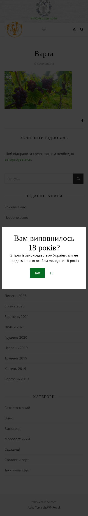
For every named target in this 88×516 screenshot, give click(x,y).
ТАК (37, 273)
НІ (51, 273)
